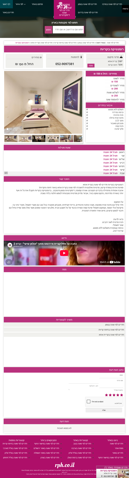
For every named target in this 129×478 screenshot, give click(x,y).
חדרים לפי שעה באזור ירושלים (46, 448)
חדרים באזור (8, 12)
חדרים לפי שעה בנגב (82, 443)
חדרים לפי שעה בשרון (50, 457)
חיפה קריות (112, 65)
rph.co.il (64, 465)
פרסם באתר (37, 4)
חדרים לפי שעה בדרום (88, 12)
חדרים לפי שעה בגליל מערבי (15, 448)
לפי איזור (19, 4)
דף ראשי (6, 4)
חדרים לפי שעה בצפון (87, 4)
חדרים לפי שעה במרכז (112, 4)
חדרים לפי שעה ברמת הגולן (79, 457)
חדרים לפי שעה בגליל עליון (80, 453)
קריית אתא (112, 61)
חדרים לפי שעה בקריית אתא (111, 334)
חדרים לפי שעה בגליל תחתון (15, 457)
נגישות (125, 9)
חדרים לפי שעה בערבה (81, 448)
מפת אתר (119, 448)
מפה (91, 65)
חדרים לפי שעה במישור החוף (110, 457)
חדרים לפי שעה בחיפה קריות (111, 329)
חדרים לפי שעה (116, 443)
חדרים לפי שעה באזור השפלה (46, 453)
